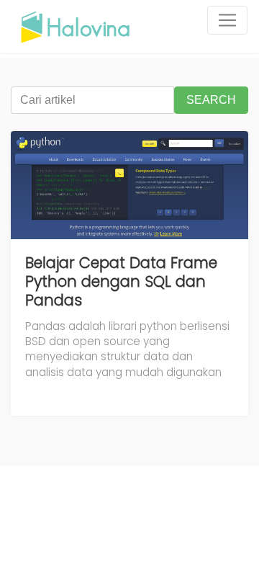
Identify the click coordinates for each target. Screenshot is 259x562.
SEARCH (211, 100)
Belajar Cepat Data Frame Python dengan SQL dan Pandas (121, 281)
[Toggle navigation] (227, 20)
